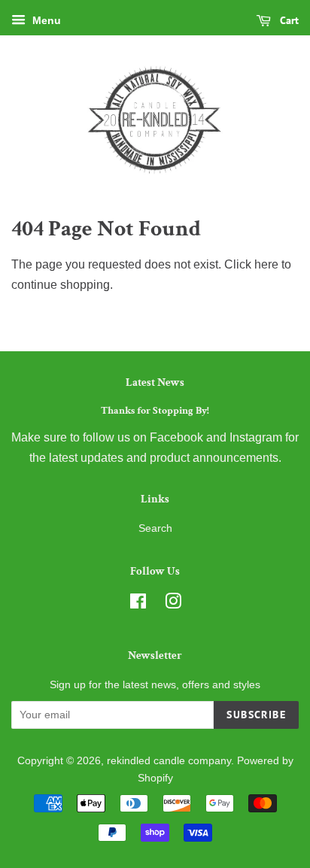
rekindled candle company (169, 760)
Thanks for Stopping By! (155, 410)
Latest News (155, 382)
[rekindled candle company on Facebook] (138, 604)
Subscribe (256, 714)
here (266, 264)
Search (155, 528)
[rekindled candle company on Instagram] (173, 604)
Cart (288, 20)
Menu (45, 20)
